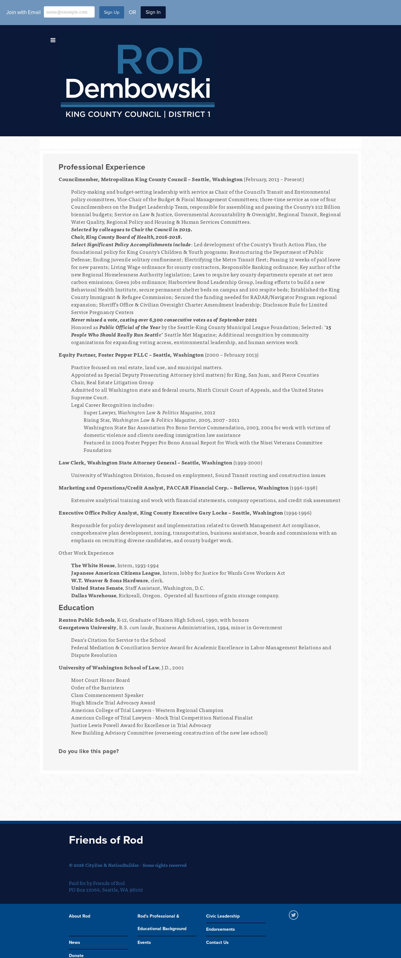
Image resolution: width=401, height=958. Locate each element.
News (74, 942)
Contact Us (217, 942)
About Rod (79, 916)
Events (144, 942)
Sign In (153, 12)
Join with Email (23, 12)
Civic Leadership (223, 916)
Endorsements (220, 929)
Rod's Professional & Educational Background (162, 922)
